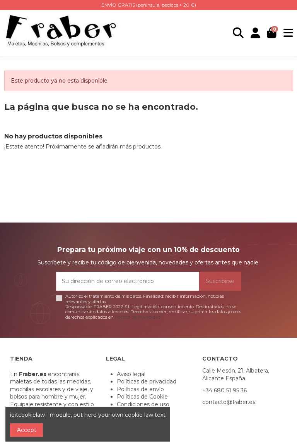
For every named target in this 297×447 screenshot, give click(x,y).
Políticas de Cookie (142, 396)
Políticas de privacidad (146, 381)
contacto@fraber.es (228, 402)
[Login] (255, 33)
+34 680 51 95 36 (224, 390)
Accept (26, 429)
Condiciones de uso (143, 404)
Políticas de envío (140, 389)
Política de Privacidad (137, 317)
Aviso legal (131, 374)
